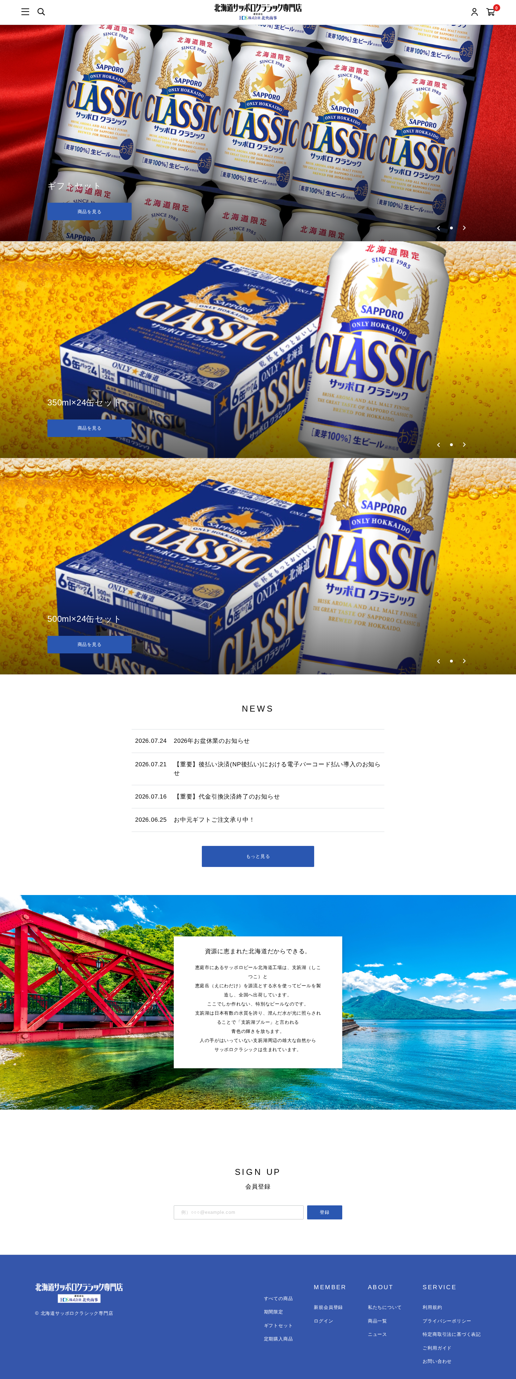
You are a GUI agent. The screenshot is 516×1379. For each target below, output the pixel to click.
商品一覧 (377, 1321)
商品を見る (90, 211)
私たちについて (385, 1307)
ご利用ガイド (437, 1348)
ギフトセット (278, 1325)
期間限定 (273, 1311)
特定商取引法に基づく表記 (452, 1334)
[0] (490, 12)
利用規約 (432, 1307)
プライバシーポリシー (447, 1321)
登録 (325, 1212)
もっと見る (258, 856)
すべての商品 (278, 1298)
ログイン (323, 1321)
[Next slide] (464, 228)
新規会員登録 (328, 1307)
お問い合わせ (437, 1361)
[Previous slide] (438, 228)
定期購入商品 (278, 1338)
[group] (258, 133)
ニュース (377, 1334)
